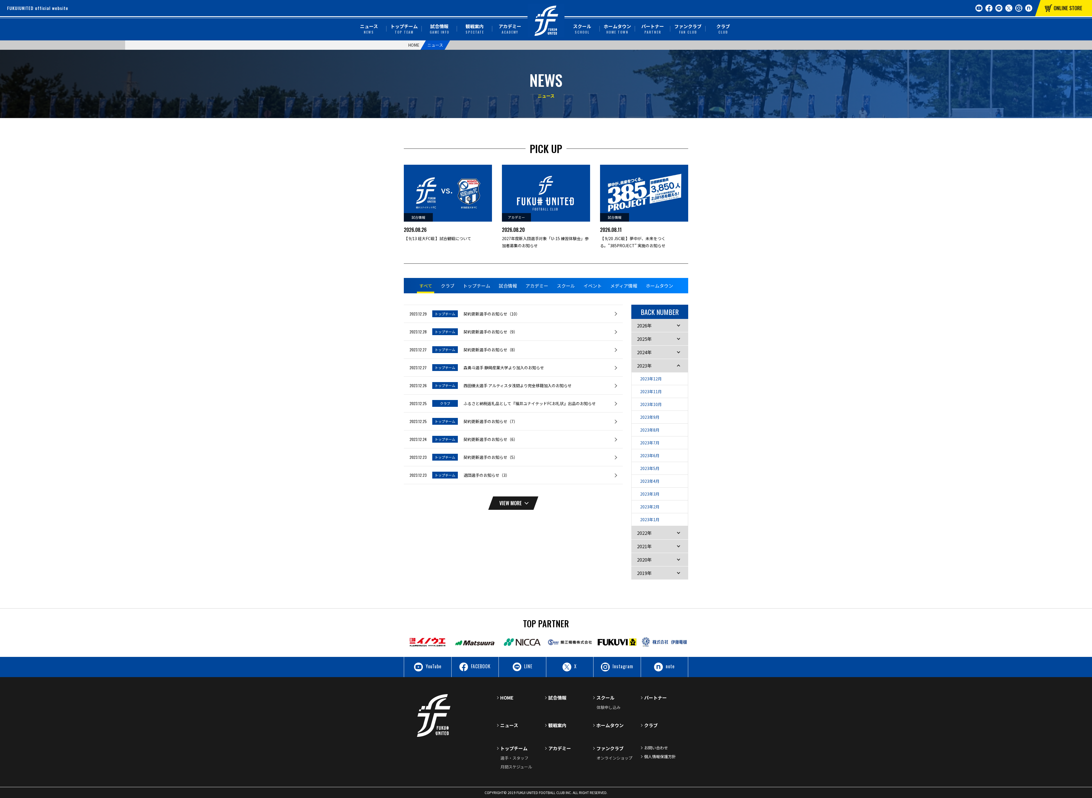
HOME (413, 45)
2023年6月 (649, 455)
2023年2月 (649, 507)
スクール (582, 28)
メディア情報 (623, 285)
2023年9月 (649, 417)
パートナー (652, 28)
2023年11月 (651, 391)
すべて (425, 285)
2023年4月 (649, 481)
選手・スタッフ (514, 758)
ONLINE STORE (1068, 8)
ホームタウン (617, 28)
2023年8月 (649, 430)
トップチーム (404, 28)
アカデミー (510, 28)
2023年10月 (651, 404)
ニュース (369, 28)
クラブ (723, 28)
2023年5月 (649, 468)
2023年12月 (651, 379)
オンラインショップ (614, 758)
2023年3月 (649, 494)
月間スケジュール (516, 767)
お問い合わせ (656, 747)
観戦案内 (475, 28)
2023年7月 (649, 443)
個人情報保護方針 (660, 756)
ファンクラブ (688, 28)
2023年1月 (649, 519)
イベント (593, 285)
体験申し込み (609, 707)
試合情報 (439, 28)
